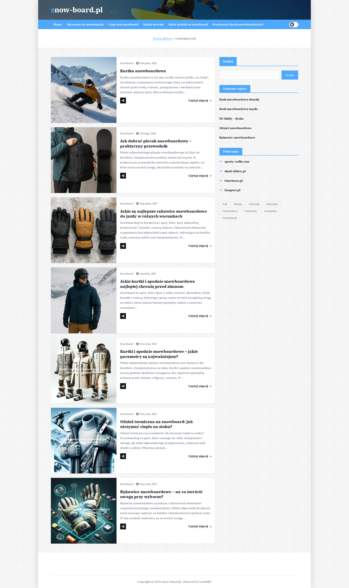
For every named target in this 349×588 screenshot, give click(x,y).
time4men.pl (233, 181)
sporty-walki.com (236, 162)
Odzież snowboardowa (235, 128)
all (225, 204)
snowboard (230, 218)
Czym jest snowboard (123, 24)
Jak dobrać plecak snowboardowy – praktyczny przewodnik (156, 143)
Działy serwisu (153, 24)
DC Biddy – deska (231, 119)
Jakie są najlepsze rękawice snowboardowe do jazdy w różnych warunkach (163, 213)
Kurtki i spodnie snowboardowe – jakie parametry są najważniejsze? (159, 354)
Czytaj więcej (198, 100)
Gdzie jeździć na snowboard (188, 24)
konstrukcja (231, 211)
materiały (251, 211)
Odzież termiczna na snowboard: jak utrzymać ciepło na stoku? (156, 424)
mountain (271, 211)
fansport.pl (232, 190)
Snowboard (126, 63)
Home (57, 24)
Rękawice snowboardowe (237, 137)
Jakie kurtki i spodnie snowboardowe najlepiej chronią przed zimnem (157, 284)
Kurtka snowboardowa (143, 70)
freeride (254, 204)
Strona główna (162, 38)
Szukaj (228, 61)
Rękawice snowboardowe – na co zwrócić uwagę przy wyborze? (161, 494)
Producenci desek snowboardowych (238, 24)
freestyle (273, 204)
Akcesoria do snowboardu (85, 24)
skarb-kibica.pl (234, 171)
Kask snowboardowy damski (239, 100)
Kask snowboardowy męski (238, 109)
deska (238, 204)
